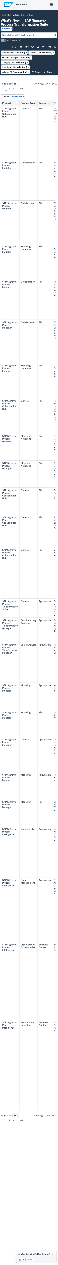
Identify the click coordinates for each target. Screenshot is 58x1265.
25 (15, 83)
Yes (22, 1259)
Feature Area (28, 103)
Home (3, 15)
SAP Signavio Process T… (20, 15)
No (29, 1259)
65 (21, 88)
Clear (48, 72)
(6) (14, 47)
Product (6, 103)
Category (44, 103)
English (6, 28)
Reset (36, 72)
